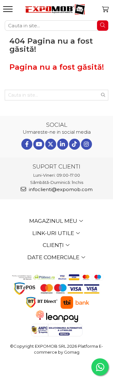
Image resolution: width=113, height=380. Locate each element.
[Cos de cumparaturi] (105, 9)
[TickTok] (74, 144)
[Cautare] (102, 25)
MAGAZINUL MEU (53, 221)
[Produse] (8, 11)
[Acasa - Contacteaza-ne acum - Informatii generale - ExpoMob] (55, 9)
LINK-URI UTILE (53, 233)
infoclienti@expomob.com (60, 189)
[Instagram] (86, 144)
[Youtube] (38, 144)
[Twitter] (50, 144)
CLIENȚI (54, 245)
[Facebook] (26, 144)
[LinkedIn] (62, 144)
